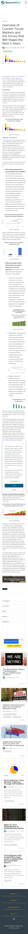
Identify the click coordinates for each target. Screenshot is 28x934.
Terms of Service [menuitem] (9, 926)
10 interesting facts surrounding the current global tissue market (13, 78)
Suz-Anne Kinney (11, 865)
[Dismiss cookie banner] (22, 443)
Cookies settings (14, 481)
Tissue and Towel (7, 51)
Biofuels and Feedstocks (11, 845)
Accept (14, 485)
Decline (14, 489)
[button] (26, 2)
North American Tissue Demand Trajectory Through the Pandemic (14, 782)
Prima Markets (11, 831)
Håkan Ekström (9, 748)
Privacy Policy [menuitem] (19, 926)
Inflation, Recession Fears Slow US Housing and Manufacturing (14, 707)
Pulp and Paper (7, 717)
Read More (22, 683)
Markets (13, 894)
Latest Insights (13, 907)
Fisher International (11, 47)
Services (13, 900)
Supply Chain (8, 880)
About (13, 914)
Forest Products (17, 717)
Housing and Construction (10, 714)
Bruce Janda (10, 787)
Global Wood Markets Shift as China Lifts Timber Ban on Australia (13, 744)
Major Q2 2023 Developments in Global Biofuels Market (14, 826)
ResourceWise (6, 711)
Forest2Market (9, 677)
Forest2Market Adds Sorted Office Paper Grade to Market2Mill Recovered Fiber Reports (13, 859)
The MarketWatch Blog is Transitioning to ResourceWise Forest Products (13, 672)
